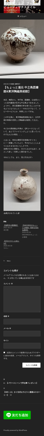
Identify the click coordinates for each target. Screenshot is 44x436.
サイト (6, 340)
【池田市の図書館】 (11, 225)
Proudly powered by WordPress (15, 430)
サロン (9, 261)
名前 (6, 316)
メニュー (23, 16)
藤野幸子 (17, 84)
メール (7, 328)
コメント (8, 284)
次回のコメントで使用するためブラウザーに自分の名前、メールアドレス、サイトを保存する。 (22, 355)
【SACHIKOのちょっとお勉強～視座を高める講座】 (30, 227)
